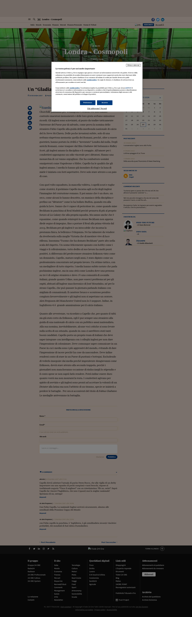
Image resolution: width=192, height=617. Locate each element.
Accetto (105, 102)
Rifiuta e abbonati (133, 65)
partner (128, 88)
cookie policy (92, 80)
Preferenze (87, 102)
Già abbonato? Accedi (97, 108)
